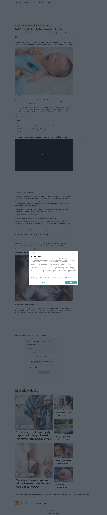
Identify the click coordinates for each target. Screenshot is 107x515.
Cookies (38, 278)
